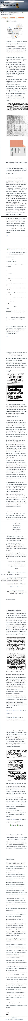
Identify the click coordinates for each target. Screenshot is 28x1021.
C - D (22, 12)
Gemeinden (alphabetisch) (13, 12)
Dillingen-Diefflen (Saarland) (12, 18)
